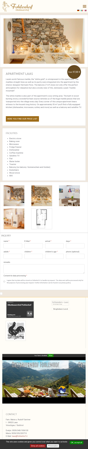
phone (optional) (72, 252)
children (28, 252)
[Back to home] (17, 6)
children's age (51, 252)
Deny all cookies (38, 446)
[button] (84, 6)
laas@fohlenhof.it (20, 436)
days (68, 241)
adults (7, 252)
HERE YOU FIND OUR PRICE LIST (22, 119)
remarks (7, 262)
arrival (48, 241)
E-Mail (27, 241)
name (6, 241)
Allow (50, 355)
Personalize (53, 446)
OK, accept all (76, 443)
